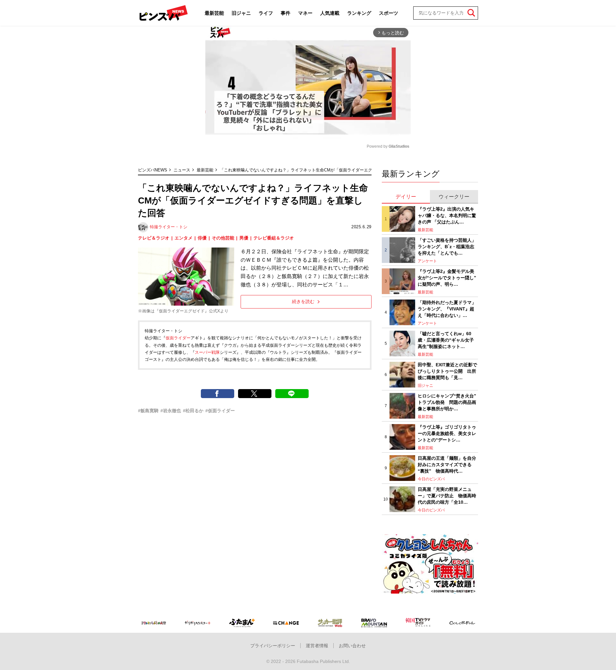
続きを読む (303, 301)
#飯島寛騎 (148, 410)
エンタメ (184, 237)
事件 (285, 13)
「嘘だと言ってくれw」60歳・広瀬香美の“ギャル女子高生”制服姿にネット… (446, 340)
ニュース (182, 170)
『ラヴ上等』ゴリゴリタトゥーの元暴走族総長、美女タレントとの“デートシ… (447, 433)
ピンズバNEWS (152, 170)
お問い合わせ (352, 645)
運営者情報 (317, 645)
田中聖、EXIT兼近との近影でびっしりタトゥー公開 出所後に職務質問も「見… (447, 371)
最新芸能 (214, 13)
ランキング (359, 13)
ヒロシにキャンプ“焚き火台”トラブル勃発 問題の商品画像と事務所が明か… (447, 402)
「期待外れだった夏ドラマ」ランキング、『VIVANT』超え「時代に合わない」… (447, 309)
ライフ (266, 13)
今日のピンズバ (431, 479)
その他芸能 (223, 237)
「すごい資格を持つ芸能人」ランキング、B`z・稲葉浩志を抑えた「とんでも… (447, 246)
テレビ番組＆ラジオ (273, 237)
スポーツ (388, 13)
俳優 (202, 237)
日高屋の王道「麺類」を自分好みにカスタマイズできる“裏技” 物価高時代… (447, 464)
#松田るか (193, 410)
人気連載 (329, 13)
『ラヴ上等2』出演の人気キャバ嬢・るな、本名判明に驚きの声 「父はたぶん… (447, 215)
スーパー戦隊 (207, 352)
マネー (305, 13)
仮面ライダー (178, 337)
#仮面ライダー (220, 410)
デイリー (406, 196)
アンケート (427, 261)
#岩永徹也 (170, 410)
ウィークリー (454, 196)
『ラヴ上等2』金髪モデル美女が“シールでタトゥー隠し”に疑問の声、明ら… (447, 277)
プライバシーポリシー (272, 645)
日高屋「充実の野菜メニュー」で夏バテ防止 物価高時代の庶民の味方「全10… (447, 495)
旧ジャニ (241, 13)
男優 (243, 237)
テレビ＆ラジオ (153, 237)
